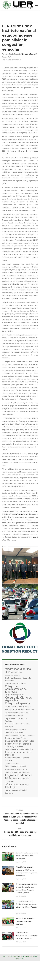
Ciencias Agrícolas (11, 683)
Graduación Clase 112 (21, 769)
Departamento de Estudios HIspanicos (19, 735)
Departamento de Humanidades (19, 741)
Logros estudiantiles (18, 775)
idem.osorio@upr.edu (29, 54)
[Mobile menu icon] (36, 4)
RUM (6, 790)
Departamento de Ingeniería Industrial (19, 749)
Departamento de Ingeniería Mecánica (18, 753)
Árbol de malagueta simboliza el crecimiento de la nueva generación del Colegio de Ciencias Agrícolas (26, 888)
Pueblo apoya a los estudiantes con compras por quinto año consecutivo (26, 935)
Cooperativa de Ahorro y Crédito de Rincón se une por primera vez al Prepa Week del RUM (26, 905)
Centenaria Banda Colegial (12, 675)
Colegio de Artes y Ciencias (14, 695)
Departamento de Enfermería (14, 732)
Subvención (9, 793)
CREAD (28, 707)
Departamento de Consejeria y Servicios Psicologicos (17, 725)
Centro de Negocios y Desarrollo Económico (18, 679)
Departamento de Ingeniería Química (17, 759)
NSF (12, 781)
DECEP (32, 710)
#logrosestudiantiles (18, 669)
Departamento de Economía (15, 730)
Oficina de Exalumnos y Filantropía (17, 785)
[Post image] (8, 856)
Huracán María (9, 772)
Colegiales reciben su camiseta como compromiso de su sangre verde (27, 856)
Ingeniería (17, 772)
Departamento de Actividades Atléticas (17, 713)
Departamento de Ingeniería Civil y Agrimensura (18, 745)
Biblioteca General (16, 672)
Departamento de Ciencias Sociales (16, 719)
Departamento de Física (15, 738)
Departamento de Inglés (11, 763)
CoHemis (22, 683)
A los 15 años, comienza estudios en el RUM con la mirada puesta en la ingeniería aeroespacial (26, 871)
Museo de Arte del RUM (20, 779)
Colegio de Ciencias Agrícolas (18, 699)
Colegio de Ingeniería (17, 703)
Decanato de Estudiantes (17, 709)
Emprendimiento (9, 769)
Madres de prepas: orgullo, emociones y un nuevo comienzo (25, 921)
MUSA (8, 778)
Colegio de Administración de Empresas (16, 689)
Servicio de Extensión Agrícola (18, 790)
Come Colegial (10, 707)
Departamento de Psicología (15, 766)
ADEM (7, 672)
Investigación (26, 772)
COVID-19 (20, 707)
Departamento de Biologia (14, 716)
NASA (7, 781)
